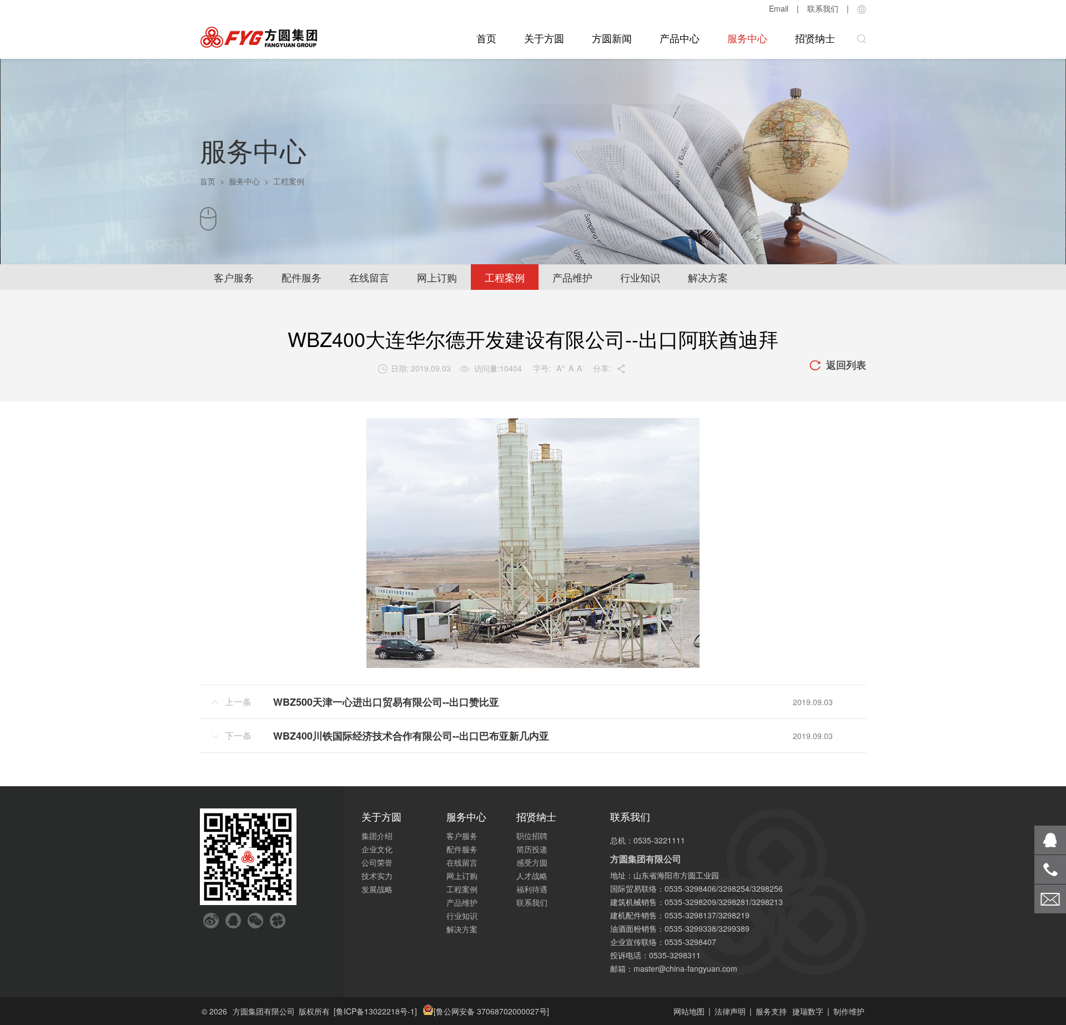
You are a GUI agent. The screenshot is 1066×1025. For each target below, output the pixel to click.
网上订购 (437, 277)
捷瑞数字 (807, 1011)
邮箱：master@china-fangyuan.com (673, 968)
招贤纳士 (815, 38)
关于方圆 (544, 38)
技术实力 (377, 875)
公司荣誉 (377, 862)
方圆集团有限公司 (264, 1011)
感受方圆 (531, 862)
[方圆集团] (259, 37)
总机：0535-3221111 (647, 840)
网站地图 (689, 1011)
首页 (486, 38)
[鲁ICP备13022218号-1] (375, 1011)
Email (778, 8)
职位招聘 (531, 835)
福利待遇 (531, 889)
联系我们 (822, 8)
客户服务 (234, 277)
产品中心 (680, 38)
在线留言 (369, 277)
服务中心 (747, 38)
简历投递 (531, 849)
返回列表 (837, 365)
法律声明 (730, 1011)
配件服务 (301, 277)
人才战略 (531, 875)
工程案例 (505, 277)
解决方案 (708, 277)
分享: (609, 368)
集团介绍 (377, 835)
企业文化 (377, 849)
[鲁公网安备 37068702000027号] (491, 1011)
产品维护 (572, 277)
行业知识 (640, 277)
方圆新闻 (612, 38)
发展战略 (377, 889)
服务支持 (771, 1011)
